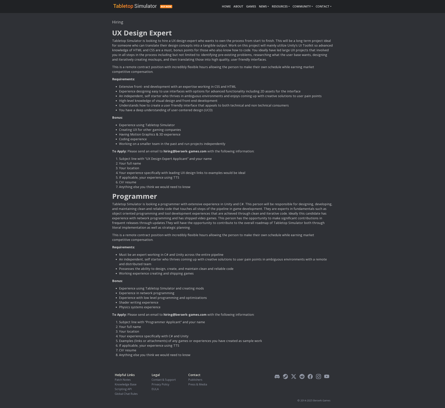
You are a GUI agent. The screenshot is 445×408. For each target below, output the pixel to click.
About (238, 6)
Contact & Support (164, 380)
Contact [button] (322, 6)
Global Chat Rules (126, 394)
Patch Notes (123, 380)
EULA (155, 389)
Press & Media (197, 384)
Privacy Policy (160, 384)
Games (251, 6)
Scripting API (123, 389)
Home (226, 6)
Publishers (195, 380)
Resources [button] (280, 6)
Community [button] (302, 6)
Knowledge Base (125, 384)
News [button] (263, 6)
